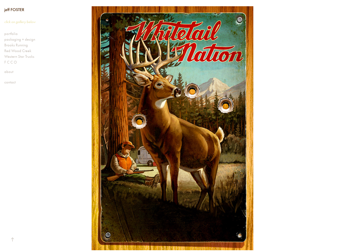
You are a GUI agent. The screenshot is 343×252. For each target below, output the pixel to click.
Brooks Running (16, 45)
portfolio (11, 33)
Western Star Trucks (19, 56)
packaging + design (19, 39)
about (8, 71)
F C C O (10, 62)
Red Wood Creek (17, 51)
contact (10, 82)
